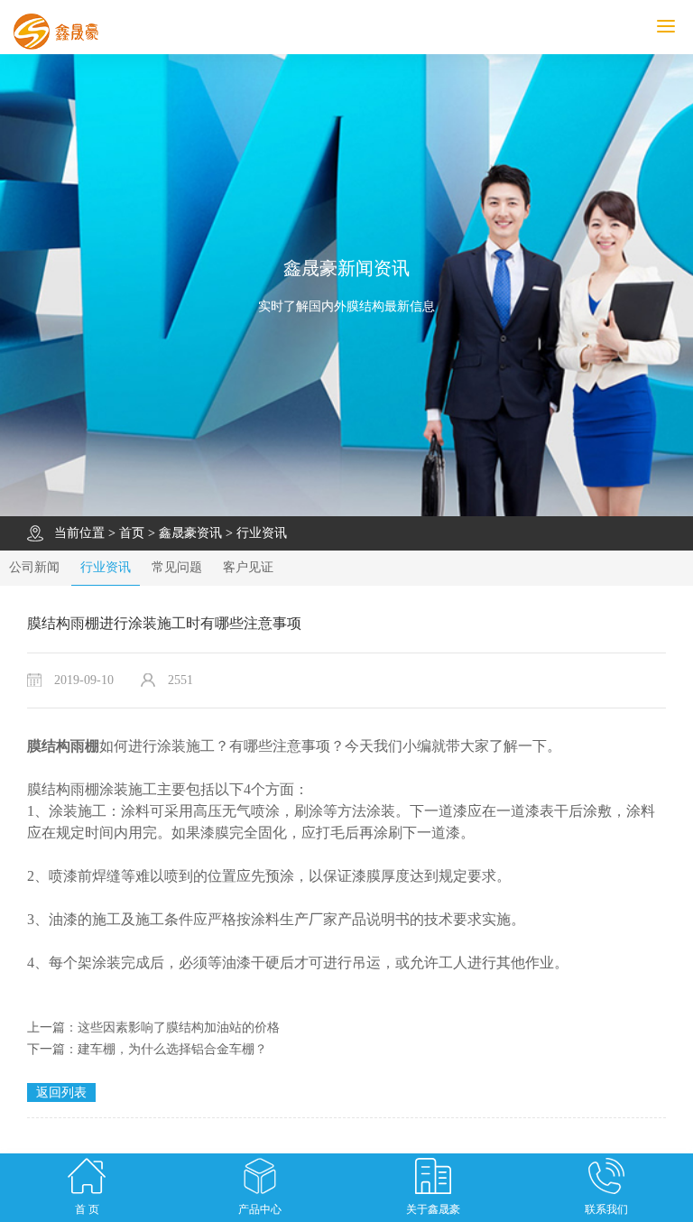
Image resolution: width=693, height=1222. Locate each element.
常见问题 (177, 567)
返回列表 (61, 1092)
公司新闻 (34, 567)
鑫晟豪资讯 (190, 533)
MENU (690, 26)
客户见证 (248, 567)
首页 (131, 533)
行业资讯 (261, 533)
